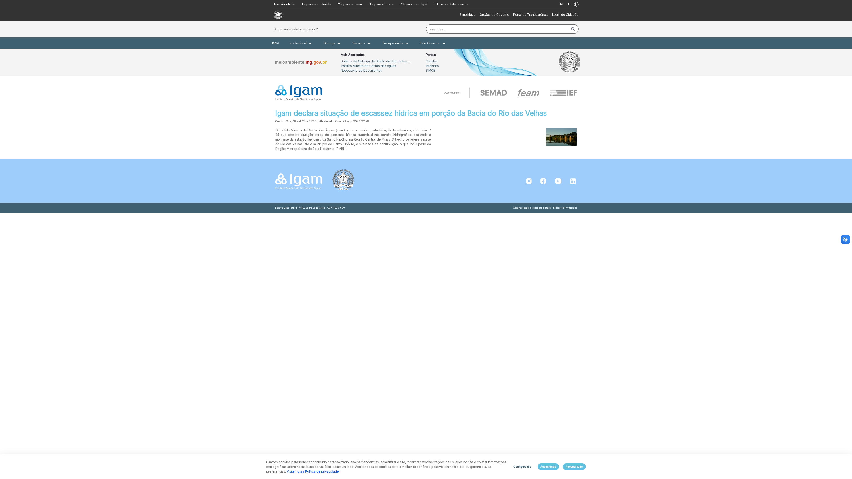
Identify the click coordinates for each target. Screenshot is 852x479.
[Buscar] (572, 29)
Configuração (522, 466)
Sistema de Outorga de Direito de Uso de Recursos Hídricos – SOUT (376, 61)
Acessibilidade (284, 4)
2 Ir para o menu (350, 4)
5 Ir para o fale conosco (451, 4)
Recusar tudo (574, 466)
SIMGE (430, 70)
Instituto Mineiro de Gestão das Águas (368, 66)
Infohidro (432, 66)
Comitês (432, 61)
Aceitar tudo (548, 466)
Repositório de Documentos (361, 70)
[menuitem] (468, 14)
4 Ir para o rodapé (413, 4)
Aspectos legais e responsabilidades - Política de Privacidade (545, 207)
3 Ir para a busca (381, 4)
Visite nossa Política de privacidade (313, 471)
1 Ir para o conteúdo (316, 4)
